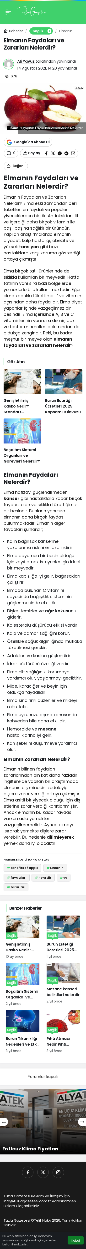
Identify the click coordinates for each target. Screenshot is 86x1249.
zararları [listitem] (16, 887)
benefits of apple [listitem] (22, 868)
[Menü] (8, 12)
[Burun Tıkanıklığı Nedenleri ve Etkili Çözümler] (22, 1031)
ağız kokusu (58, 611)
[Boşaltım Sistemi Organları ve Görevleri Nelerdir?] (22, 441)
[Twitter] (43, 1172)
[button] (49, 31)
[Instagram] (58, 1172)
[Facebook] (27, 1172)
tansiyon (29, 247)
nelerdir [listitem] (43, 877)
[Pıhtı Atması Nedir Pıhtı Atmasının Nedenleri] (63, 1031)
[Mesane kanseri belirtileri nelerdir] (63, 984)
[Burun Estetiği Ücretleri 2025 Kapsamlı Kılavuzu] (64, 392)
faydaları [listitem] (17, 877)
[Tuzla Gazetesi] (32, 11)
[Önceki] (4, 1122)
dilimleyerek (60, 837)
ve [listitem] (63, 877)
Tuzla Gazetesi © (19, 1220)
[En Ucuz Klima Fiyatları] (43, 1121)
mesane (47, 729)
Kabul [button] (75, 1241)
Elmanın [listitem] (55, 868)
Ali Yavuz (26, 61)
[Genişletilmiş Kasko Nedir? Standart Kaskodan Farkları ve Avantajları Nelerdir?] (22, 392)
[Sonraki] (82, 1122)
